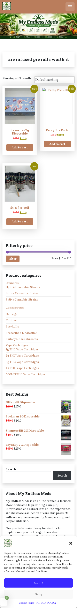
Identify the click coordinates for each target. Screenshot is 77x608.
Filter (13, 258)
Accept (38, 583)
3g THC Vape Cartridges (22, 362)
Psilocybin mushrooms (22, 339)
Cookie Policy (26, 602)
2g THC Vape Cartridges (22, 355)
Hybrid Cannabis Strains (23, 287)
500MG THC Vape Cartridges (26, 374)
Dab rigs (11, 314)
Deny (38, 594)
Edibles (11, 320)
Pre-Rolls (12, 326)
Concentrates (15, 308)
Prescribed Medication (22, 333)
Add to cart (20, 147)
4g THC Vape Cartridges (22, 368)
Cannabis (12, 283)
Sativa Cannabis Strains (22, 299)
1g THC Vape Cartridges (22, 349)
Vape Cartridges (17, 345)
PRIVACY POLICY (46, 602)
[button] (71, 543)
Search (11, 469)
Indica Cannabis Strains (22, 293)
